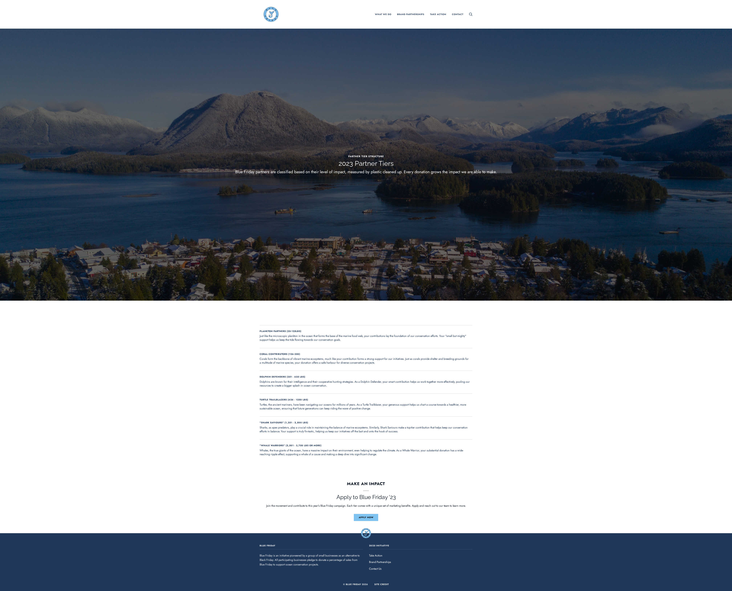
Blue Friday (353, 584)
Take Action (375, 555)
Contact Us (375, 569)
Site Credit (381, 584)
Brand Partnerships (380, 562)
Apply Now (366, 517)
